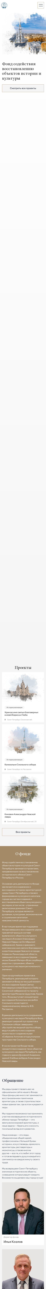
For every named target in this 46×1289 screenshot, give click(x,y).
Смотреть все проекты (23, 88)
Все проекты (23, 832)
